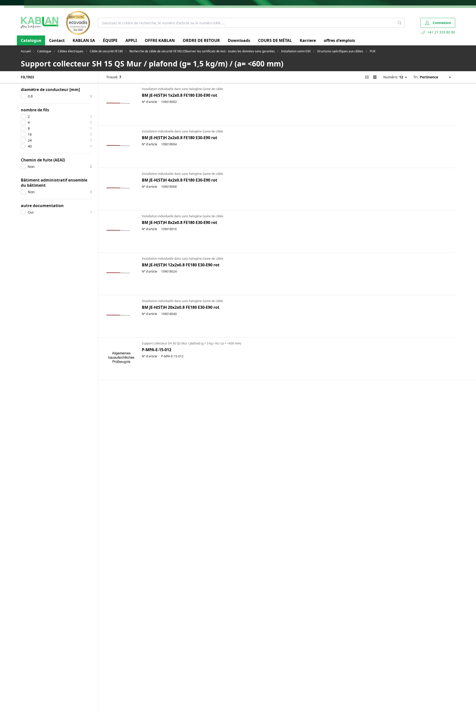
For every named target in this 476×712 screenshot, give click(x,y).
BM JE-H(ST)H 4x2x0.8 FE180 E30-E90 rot (179, 180)
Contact (57, 40)
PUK (372, 51)
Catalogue (31, 40)
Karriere (308, 40)
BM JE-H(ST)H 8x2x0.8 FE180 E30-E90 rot (179, 222)
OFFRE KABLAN (160, 40)
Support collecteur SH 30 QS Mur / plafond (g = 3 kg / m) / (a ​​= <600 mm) (191, 343)
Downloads (239, 40)
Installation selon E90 (296, 51)
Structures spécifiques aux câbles (340, 51)
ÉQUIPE (110, 40)
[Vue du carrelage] (366, 77)
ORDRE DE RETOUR (201, 40)
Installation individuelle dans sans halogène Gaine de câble (182, 89)
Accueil (26, 51)
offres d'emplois (339, 40)
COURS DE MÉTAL (275, 40)
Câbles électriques (70, 51)
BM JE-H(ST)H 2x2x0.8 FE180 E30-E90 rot (179, 137)
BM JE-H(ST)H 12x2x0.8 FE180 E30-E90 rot (180, 265)
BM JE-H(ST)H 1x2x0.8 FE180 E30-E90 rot (179, 95)
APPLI (131, 40)
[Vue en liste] (374, 77)
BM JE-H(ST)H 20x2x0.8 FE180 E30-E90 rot (180, 307)
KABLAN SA (84, 40)
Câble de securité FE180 (106, 51)
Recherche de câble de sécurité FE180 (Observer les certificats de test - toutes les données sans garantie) (202, 51)
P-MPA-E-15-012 (156, 349)
